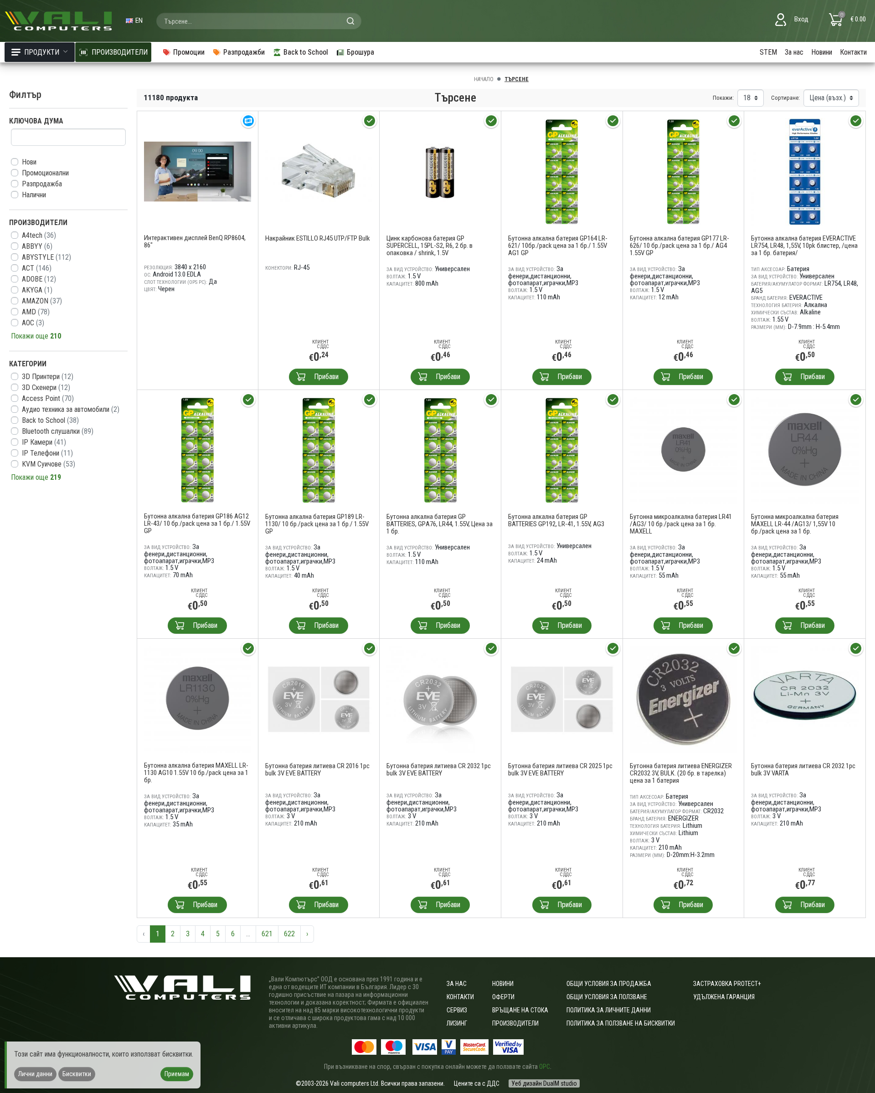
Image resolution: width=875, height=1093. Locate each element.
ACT (36, 268)
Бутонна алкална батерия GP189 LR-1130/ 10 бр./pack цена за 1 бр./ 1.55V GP (317, 524)
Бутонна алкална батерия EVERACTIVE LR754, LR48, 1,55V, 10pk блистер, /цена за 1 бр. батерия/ (804, 245)
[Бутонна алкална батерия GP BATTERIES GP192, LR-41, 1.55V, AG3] (562, 450)
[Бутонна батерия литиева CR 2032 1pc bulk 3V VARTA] (805, 698)
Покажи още (36, 336)
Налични (34, 194)
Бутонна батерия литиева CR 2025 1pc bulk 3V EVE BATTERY (560, 769)
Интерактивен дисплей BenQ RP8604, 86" (195, 241)
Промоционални (45, 173)
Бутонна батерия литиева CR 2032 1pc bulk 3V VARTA (803, 769)
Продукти (41, 52)
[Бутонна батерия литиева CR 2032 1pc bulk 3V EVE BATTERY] (440, 698)
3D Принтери (47, 376)
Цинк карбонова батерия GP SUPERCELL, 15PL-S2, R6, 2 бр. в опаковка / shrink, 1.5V (429, 245)
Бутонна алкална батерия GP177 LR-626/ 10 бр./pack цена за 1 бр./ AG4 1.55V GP (679, 245)
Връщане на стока (520, 1010)
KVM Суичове (48, 464)
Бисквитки (76, 1074)
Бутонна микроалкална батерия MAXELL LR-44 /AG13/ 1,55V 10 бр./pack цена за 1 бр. (795, 524)
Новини (821, 52)
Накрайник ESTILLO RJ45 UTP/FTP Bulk (317, 238)
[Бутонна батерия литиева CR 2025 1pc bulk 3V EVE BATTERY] (562, 698)
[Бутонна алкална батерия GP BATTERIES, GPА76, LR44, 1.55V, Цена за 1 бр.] (440, 450)
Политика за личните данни (608, 1010)
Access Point (48, 398)
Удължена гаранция (724, 997)
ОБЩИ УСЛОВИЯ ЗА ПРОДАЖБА (608, 983)
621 (267, 933)
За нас (794, 52)
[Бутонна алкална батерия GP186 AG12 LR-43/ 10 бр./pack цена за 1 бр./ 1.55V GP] (197, 449)
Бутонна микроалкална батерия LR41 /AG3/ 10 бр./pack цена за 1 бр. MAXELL (681, 524)
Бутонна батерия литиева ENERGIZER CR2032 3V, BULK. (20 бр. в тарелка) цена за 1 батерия (681, 773)
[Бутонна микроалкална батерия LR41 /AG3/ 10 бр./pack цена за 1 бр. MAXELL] (683, 450)
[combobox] (258, 21)
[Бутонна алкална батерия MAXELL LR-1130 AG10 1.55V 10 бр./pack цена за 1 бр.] (197, 698)
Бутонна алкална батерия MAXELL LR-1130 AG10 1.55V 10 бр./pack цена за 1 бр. (196, 772)
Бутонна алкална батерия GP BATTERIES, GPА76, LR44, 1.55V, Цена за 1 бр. (439, 524)
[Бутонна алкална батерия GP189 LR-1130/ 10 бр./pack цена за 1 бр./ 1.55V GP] (319, 450)
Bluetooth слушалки (57, 431)
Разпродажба (42, 184)
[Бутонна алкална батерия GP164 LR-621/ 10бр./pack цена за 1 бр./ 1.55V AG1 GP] (562, 171)
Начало (484, 79)
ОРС (544, 1066)
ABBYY (37, 246)
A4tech (39, 235)
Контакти (853, 52)
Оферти (503, 997)
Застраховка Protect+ (727, 983)
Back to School (50, 420)
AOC (33, 322)
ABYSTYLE (46, 257)
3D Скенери (46, 387)
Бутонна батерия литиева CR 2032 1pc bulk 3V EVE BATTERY (438, 769)
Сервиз (457, 1010)
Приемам (177, 1074)
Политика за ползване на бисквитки (620, 1023)
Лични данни (35, 1074)
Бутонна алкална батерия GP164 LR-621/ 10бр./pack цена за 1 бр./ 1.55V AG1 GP (557, 245)
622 (289, 933)
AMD (36, 312)
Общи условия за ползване (606, 997)
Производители (515, 1023)
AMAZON (42, 301)
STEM (768, 52)
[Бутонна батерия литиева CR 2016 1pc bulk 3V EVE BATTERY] (319, 698)
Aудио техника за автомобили (70, 409)
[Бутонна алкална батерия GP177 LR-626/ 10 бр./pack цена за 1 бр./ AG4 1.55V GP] (683, 171)
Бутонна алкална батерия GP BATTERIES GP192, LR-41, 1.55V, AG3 (556, 520)
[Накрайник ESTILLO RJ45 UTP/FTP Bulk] (319, 171)
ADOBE (39, 279)
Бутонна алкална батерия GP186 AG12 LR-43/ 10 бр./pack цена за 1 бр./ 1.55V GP (197, 523)
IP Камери (44, 442)
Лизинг (457, 1023)
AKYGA (37, 290)
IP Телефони (47, 453)
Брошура (360, 52)
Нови (29, 162)
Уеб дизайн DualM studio (544, 1083)
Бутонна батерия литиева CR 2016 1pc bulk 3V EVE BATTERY (317, 769)
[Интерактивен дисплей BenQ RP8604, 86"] (197, 171)
